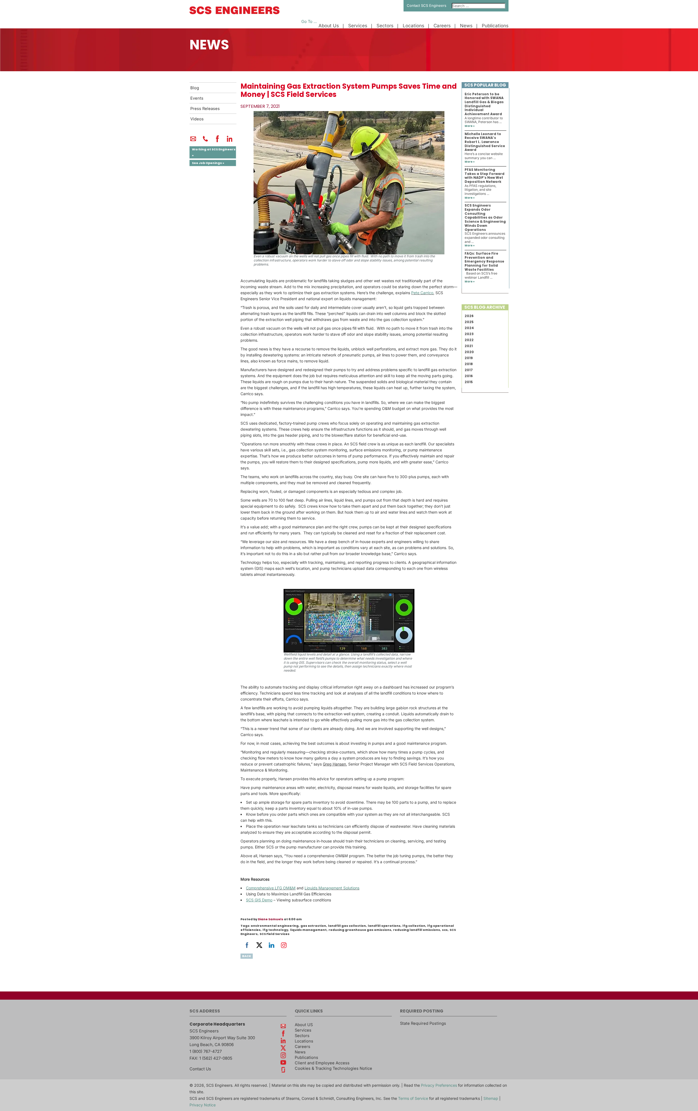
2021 (469, 346)
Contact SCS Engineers (426, 5)
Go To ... (309, 21)
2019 (469, 358)
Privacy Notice (202, 1105)
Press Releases (205, 108)
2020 (469, 352)
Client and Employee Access (322, 1063)
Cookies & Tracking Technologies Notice (333, 1068)
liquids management (308, 930)
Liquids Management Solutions (332, 888)
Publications (495, 26)
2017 (469, 370)
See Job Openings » (208, 163)
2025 (469, 322)
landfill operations (384, 926)
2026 (469, 316)
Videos (197, 119)
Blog (194, 87)
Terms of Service (413, 1098)
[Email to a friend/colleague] (193, 141)
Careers (442, 26)
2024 (469, 328)
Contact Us (200, 1068)
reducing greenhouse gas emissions (360, 930)
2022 (469, 340)
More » (470, 126)
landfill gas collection (347, 926)
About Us (328, 26)
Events (196, 98)
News (466, 26)
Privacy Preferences (439, 1085)
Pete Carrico (422, 292)
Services (357, 26)
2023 (469, 334)
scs (445, 930)
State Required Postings (423, 1023)
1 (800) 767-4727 (205, 1051)
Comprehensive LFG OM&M (271, 888)
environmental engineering (275, 926)
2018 (469, 364)
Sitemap (490, 1098)
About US (304, 1024)
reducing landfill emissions (416, 930)
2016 (469, 376)
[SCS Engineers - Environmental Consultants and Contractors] (234, 12)
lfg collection (413, 926)
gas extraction (313, 926)
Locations (413, 26)
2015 (469, 382)
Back (247, 956)
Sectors (385, 26)
